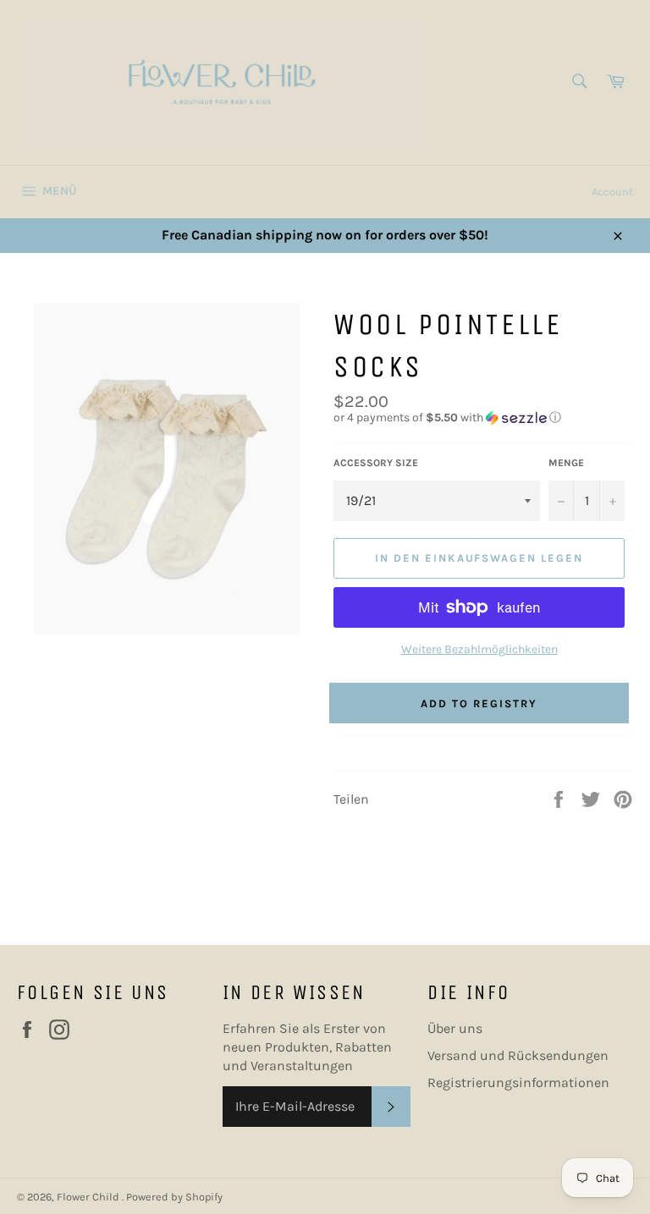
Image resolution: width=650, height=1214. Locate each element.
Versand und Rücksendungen (518, 1055)
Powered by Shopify (174, 1196)
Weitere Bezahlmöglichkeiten (479, 649)
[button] (483, 418)
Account (612, 191)
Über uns (454, 1028)
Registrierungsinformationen (518, 1082)
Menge (566, 463)
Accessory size (375, 463)
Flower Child (89, 1196)
